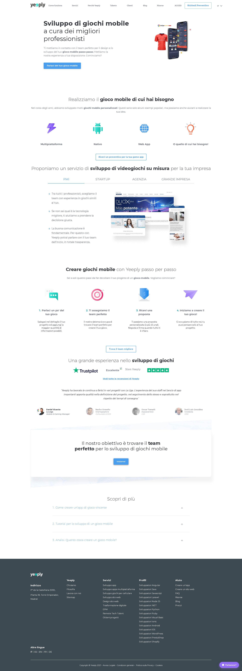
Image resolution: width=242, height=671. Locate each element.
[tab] (66, 180)
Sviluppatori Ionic (148, 621)
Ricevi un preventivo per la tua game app (121, 157)
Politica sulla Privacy (145, 665)
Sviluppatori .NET (148, 605)
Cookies (159, 665)
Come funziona (55, 6)
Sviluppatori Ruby (148, 613)
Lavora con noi (74, 593)
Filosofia (71, 589)
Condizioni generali (125, 665)
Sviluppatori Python (149, 609)
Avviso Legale (109, 665)
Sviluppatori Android (149, 625)
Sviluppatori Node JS (149, 601)
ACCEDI (178, 6)
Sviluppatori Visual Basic (151, 617)
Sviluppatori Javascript (150, 593)
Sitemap (71, 597)
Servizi (75, 6)
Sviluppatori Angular (149, 585)
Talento (113, 6)
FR (45, 652)
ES (35, 652)
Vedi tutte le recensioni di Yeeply (121, 379)
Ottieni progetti (111, 617)
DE (50, 652)
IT (218, 6)
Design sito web (111, 601)
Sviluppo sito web (112, 597)
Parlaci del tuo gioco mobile (62, 65)
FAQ (177, 593)
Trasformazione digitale (114, 605)
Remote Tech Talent (113, 613)
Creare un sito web (184, 589)
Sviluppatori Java (147, 589)
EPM (105, 609)
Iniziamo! (121, 461)
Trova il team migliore (121, 349)
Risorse (160, 6)
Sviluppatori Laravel (149, 597)
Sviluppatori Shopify (149, 642)
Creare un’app (182, 585)
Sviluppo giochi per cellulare (117, 593)
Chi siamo (71, 585)
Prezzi (178, 605)
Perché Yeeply (94, 6)
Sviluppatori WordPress (151, 633)
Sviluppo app (109, 585)
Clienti (130, 6)
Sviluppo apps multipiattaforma (119, 589)
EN (40, 652)
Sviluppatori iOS (147, 629)
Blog (145, 6)
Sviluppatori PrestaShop (151, 637)
